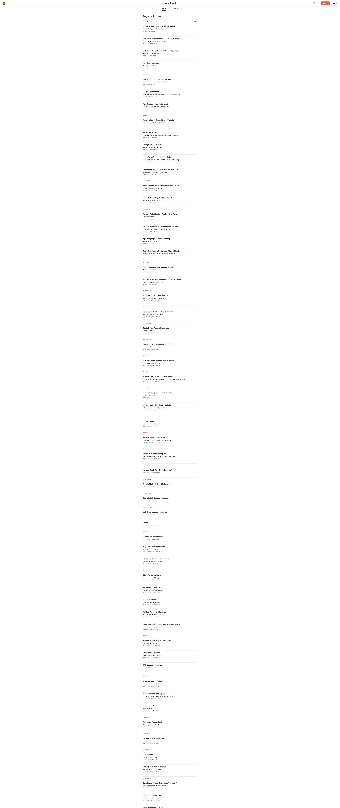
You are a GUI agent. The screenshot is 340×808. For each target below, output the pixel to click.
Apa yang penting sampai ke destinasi (154, 785)
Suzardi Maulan (152, 31)
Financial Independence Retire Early (157, 393)
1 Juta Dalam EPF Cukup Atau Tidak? (158, 377)
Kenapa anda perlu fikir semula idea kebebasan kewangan (160, 135)
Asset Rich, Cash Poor (149, 66)
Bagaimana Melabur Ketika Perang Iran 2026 (161, 169)
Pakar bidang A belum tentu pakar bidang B (156, 229)
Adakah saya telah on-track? (155, 438)
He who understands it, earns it (152, 561)
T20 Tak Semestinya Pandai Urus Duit (158, 360)
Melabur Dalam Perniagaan (154, 694)
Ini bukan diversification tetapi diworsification (157, 123)
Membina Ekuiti (149, 754)
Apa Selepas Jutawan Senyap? (155, 104)
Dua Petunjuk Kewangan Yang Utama (154, 41)
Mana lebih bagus (148, 347)
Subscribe (325, 3)
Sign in (334, 3)
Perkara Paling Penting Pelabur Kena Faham (160, 214)
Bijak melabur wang (149, 217)
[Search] (314, 3)
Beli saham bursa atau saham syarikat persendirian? (159, 696)
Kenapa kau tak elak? (149, 708)
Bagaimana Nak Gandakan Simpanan (158, 312)
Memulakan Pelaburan (152, 795)
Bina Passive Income (151, 653)
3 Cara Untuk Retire (151, 92)
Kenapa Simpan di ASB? (152, 145)
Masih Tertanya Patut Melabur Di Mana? (159, 267)
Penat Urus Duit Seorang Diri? (155, 454)
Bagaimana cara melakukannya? (153, 282)
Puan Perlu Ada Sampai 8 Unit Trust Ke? (159, 120)
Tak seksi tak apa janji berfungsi (152, 147)
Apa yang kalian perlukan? (151, 643)
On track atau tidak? (149, 395)
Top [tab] (151, 21)
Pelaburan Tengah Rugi (152, 722)
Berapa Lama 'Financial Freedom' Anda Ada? (161, 186)
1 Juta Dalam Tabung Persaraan (156, 328)
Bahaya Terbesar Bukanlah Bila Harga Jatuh (161, 51)
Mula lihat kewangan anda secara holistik (155, 82)
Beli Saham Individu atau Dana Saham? (158, 344)
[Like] (144, 177)
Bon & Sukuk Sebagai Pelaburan (156, 498)
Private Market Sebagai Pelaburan (157, 484)
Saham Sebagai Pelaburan (153, 738)
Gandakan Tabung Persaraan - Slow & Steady (161, 251)
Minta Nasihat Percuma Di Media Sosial (159, 26)
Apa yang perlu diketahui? (151, 549)
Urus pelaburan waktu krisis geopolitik (155, 172)
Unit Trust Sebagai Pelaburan (155, 512)
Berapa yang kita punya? (150, 757)
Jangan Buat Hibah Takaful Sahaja (157, 405)
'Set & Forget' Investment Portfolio (157, 157)
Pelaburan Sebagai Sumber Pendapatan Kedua (162, 279)
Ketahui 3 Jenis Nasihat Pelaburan (157, 640)
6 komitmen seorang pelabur (152, 627)
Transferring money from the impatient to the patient (159, 253)
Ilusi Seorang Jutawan (152, 63)
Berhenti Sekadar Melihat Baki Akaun (158, 79)
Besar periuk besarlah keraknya (152, 363)
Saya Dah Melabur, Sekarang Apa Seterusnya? (162, 624)
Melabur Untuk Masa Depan (151, 684)
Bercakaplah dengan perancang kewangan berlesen (159, 456)
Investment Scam (150, 706)
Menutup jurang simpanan (151, 741)
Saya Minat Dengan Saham (154, 547)
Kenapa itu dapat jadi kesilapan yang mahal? (156, 29)
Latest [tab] (146, 21)
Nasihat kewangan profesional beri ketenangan (157, 440)
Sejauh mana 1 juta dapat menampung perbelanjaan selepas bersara (164, 379)
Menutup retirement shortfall (152, 200)
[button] (164, 8)
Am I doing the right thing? (151, 241)
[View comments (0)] (148, 33)
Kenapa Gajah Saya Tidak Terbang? (157, 470)
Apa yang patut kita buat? (151, 725)
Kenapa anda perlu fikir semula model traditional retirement (161, 94)
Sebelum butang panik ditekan (152, 188)
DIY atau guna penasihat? (151, 798)
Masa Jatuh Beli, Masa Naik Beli (155, 296)
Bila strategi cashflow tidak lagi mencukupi (156, 106)
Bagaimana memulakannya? (151, 578)
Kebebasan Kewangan (152, 587)
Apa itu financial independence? (152, 590)
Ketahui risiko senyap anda (151, 53)
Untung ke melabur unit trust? (155, 767)
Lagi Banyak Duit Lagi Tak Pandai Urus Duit (160, 226)
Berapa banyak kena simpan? (152, 655)
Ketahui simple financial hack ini (153, 314)
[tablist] (148, 21)
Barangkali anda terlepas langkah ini (154, 270)
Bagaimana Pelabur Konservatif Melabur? (160, 783)
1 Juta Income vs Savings (153, 681)
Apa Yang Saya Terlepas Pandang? (157, 239)
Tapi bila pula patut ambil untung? (153, 298)
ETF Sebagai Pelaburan (152, 665)
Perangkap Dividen (150, 132)
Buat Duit (147, 522)
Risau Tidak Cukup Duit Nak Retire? (157, 198)
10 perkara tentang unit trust (152, 769)
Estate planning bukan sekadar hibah (154, 408)
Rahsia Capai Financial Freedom (156, 559)
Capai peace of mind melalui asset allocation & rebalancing (161, 160)
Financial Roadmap (150, 600)
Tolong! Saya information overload (153, 614)
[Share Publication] (318, 3)
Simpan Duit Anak (150, 421)
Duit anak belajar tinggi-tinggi (152, 424)
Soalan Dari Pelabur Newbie (154, 536)
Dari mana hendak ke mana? (152, 602)
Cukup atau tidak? (148, 331)
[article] (170, 29)
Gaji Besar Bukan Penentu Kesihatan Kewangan (162, 39)
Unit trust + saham (148, 668)
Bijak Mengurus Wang (152, 575)
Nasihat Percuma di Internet (154, 612)
